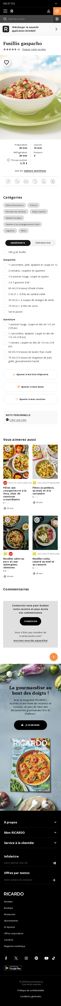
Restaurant (9, 914)
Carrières (8, 939)
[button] (57, 11)
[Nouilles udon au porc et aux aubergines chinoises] (16, 533)
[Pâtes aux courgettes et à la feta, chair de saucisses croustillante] (16, 462)
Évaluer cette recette (34, 49)
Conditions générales (30, 996)
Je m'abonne (33, 725)
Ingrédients (18, 243)
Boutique (8, 907)
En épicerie (9, 927)
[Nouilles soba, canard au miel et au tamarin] (45, 533)
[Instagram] (26, 958)
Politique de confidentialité (31, 990)
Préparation (43, 243)
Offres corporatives (13, 933)
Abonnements (11, 920)
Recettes (8, 901)
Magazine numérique (14, 946)
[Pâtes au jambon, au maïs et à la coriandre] (45, 462)
